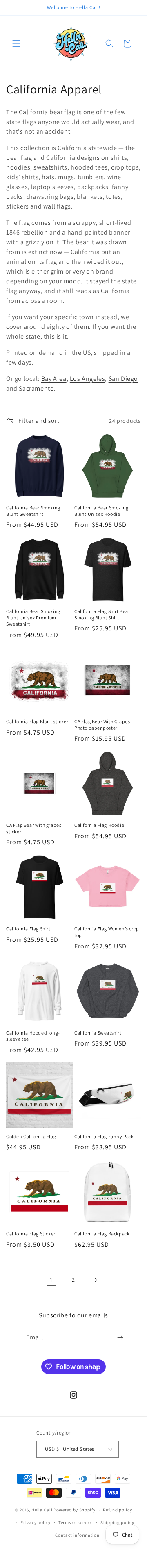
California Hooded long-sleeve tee (33, 1036)
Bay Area (54, 378)
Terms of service (75, 1522)
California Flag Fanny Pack (104, 1136)
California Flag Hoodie (99, 825)
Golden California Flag (31, 1136)
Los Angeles (87, 378)
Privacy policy (35, 1522)
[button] (16, 43)
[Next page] (96, 1280)
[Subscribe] (120, 1337)
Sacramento (36, 388)
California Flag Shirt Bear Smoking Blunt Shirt (102, 614)
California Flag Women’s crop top (106, 932)
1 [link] (51, 1280)
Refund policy (117, 1510)
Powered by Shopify (74, 1510)
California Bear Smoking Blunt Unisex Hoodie (101, 510)
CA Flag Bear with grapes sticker (33, 828)
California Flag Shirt (28, 929)
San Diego (123, 378)
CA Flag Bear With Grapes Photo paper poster (102, 724)
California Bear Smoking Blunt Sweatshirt (33, 510)
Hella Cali (41, 1510)
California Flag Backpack (101, 1233)
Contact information (77, 1535)
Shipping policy (117, 1522)
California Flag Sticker (31, 1233)
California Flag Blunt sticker (37, 721)
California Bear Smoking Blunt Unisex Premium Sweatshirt (33, 617)
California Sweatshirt (98, 1033)
